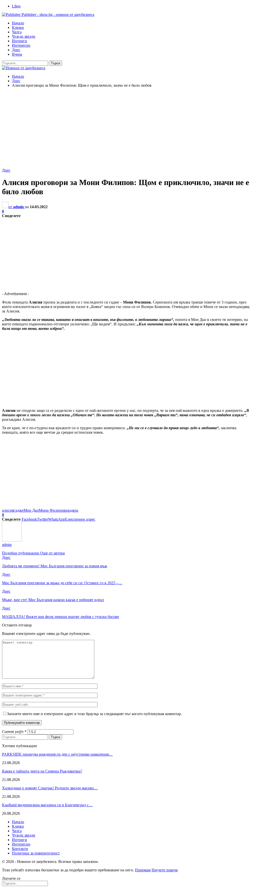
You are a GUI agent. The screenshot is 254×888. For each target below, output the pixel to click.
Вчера (17, 54)
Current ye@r (14, 732)
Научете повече (165, 870)
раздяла (71, 510)
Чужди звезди (23, 36)
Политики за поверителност (36, 853)
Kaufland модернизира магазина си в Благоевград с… (47, 805)
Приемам (143, 870)
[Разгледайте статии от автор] (12, 540)
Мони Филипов (52, 510)
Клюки (18, 27)
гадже (19, 510)
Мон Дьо (31, 510)
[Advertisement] (127, 126)
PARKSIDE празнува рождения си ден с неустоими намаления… (57, 754)
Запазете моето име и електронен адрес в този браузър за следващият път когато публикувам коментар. (94, 714)
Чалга (17, 32)
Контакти (20, 849)
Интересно (21, 45)
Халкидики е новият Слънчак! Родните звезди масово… (50, 788)
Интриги (19, 41)
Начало (18, 23)
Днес (16, 50)
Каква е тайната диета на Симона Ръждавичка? (42, 771)
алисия (8, 510)
